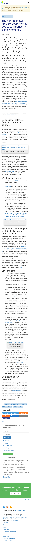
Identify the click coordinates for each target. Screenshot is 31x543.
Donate (16, 494)
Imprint (4, 527)
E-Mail (24, 415)
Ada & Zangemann (18, 127)
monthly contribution (17, 390)
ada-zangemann (23, 404)
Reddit (6, 415)
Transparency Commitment (9, 531)
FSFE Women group (19, 181)
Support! (6, 418)
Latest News (6, 443)
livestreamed (20, 362)
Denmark (4, 406)
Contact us (5, 522)
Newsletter (6, 16)
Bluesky (15, 413)
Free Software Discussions (9, 450)
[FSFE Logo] (4, 3)
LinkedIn (15, 415)
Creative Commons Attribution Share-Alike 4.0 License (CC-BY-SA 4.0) (15, 517)
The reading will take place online (17, 296)
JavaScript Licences (7, 534)
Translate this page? (7, 540)
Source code (6, 536)
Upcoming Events (7, 445)
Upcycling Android (14, 404)
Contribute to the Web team (9, 538)
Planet (20, 267)
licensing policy (14, 520)
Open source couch (10, 171)
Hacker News (23, 413)
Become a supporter (12, 114)
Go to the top (27, 499)
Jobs (4, 524)
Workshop (15, 406)
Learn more (6, 476)
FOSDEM (20, 406)
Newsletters (6, 440)
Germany (10, 406)
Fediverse (6, 413)
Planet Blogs (6, 448)
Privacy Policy (6, 529)
